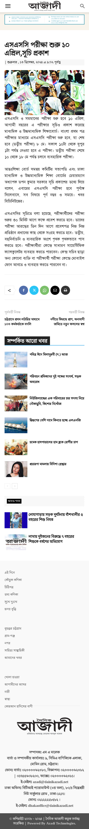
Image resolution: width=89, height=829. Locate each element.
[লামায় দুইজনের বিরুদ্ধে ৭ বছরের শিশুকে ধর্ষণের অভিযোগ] (16, 542)
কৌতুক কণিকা (13, 580)
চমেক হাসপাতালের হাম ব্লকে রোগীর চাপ (54, 442)
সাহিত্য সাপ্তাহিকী (14, 650)
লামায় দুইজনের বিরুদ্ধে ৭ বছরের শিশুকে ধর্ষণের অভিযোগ (51, 539)
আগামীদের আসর (15, 684)
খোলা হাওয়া (12, 677)
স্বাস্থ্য (7, 699)
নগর (7, 643)
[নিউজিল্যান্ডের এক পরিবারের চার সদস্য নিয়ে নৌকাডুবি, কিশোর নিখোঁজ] (16, 403)
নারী (7, 691)
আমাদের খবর (13, 657)
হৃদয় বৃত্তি (10, 609)
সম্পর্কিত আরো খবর (27, 341)
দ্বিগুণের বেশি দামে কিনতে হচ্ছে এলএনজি (55, 420)
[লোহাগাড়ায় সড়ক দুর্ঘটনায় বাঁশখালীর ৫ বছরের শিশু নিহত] (16, 520)
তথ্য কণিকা (11, 594)
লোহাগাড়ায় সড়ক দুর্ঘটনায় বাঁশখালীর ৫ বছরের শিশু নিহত (56, 517)
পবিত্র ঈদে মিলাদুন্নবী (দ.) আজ (49, 354)
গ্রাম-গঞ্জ (10, 636)
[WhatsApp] (44, 290)
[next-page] (15, 486)
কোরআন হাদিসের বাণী (18, 706)
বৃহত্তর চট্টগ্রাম (13, 628)
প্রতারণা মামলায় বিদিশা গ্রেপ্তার (48, 464)
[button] (7, 6)
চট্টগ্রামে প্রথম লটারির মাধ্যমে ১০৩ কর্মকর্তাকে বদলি (22, 322)
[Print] (65, 290)
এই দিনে (10, 572)
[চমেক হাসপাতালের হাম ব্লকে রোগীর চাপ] (16, 447)
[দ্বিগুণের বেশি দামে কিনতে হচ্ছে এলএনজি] (16, 425)
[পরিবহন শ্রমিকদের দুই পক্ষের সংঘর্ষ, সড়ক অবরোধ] (16, 381)
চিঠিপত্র (9, 587)
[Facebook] (23, 290)
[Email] (55, 290)
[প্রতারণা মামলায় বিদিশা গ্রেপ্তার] (16, 469)
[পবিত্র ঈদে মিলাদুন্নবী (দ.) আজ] (16, 359)
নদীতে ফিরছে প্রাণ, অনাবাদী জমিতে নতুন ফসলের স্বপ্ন (67, 322)
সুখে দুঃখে (11, 601)
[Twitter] (34, 290)
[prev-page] (7, 486)
